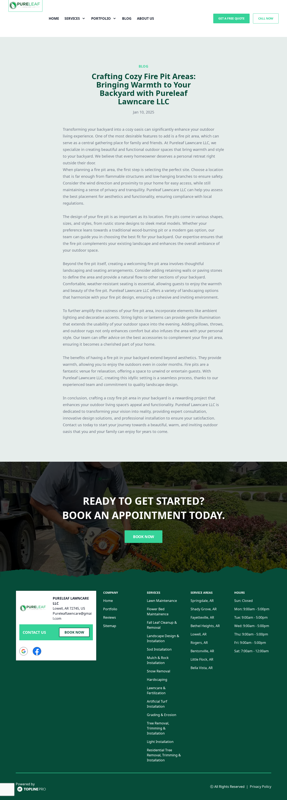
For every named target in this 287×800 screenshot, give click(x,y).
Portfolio (110, 609)
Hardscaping (157, 679)
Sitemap (109, 626)
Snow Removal (158, 671)
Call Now (265, 18)
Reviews (109, 617)
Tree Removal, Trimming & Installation (158, 728)
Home (54, 18)
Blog (127, 18)
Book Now (143, 536)
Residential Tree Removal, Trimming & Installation (164, 755)
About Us (145, 18)
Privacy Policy (260, 786)
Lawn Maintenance (162, 600)
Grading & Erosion (161, 714)
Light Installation (160, 741)
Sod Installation (159, 649)
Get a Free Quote (231, 18)
